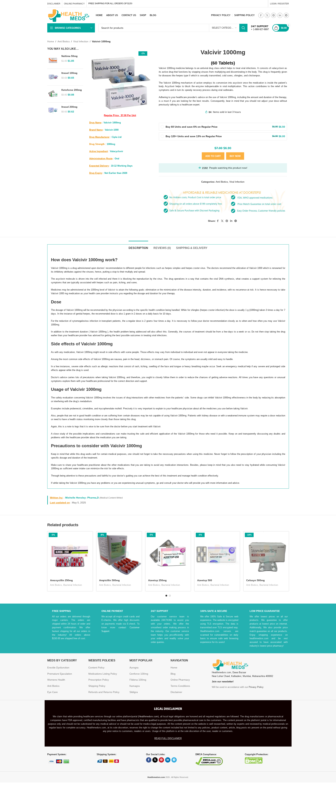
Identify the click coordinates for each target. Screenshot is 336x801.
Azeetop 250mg (157, 580)
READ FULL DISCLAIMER (168, 738)
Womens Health (56, 679)
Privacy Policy (256, 687)
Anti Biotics (63, 41)
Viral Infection (80, 41)
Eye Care (52, 692)
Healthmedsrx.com (148, 716)
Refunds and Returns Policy (103, 692)
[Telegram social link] (286, 15)
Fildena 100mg (137, 679)
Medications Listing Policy (102, 673)
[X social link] (267, 15)
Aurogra (133, 667)
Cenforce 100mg (138, 673)
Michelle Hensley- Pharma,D (82, 497)
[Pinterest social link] (273, 15)
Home (50, 41)
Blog (173, 673)
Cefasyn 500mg (255, 580)
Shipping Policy (96, 685)
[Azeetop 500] (217, 554)
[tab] (138, 246)
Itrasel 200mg (69, 106)
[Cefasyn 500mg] (266, 554)
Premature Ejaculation (59, 673)
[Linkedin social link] (280, 15)
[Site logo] (68, 15)
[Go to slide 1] (166, 596)
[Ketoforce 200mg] (53, 94)
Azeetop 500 (204, 580)
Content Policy (96, 667)
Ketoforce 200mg (71, 89)
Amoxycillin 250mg (61, 580)
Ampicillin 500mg (109, 580)
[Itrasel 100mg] (53, 77)
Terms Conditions (180, 685)
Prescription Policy (98, 679)
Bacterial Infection (72, 585)
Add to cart (213, 156)
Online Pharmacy (180, 679)
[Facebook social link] (261, 15)
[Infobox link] (260, 27)
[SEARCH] (243, 28)
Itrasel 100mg (69, 73)
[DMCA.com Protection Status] (253, 760)
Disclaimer (176, 692)
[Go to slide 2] (170, 596)
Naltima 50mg (69, 56)
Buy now (235, 156)
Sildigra (133, 692)
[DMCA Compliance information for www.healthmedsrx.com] (209, 761)
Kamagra (134, 685)
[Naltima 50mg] (53, 60)
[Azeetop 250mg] (168, 554)
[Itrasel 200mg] (53, 111)
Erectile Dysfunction (58, 667)
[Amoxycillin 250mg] (70, 554)
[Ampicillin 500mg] (119, 554)
